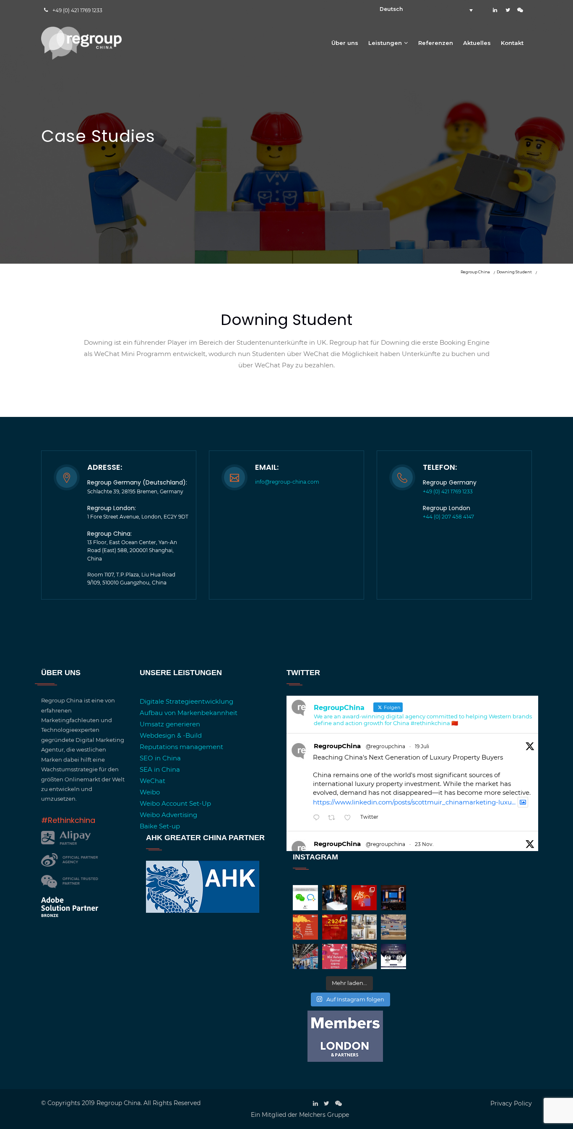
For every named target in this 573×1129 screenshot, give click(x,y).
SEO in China (160, 758)
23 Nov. (424, 844)
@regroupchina (385, 746)
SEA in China (160, 769)
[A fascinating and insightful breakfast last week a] (334, 897)
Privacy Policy (511, 1103)
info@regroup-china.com (287, 482)
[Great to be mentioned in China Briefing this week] (393, 956)
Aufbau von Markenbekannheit (188, 713)
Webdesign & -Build (171, 735)
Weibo (150, 792)
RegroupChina (337, 746)
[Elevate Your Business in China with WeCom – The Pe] (305, 897)
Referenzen (435, 42)
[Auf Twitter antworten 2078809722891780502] (318, 818)
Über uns (344, 42)
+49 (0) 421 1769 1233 (77, 10)
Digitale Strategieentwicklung (186, 701)
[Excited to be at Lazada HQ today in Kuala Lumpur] (393, 927)
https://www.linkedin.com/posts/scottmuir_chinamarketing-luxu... (414, 802)
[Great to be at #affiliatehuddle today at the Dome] (393, 897)
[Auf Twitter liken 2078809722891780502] (350, 818)
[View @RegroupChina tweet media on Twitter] (523, 802)
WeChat (152, 781)
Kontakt (512, 42)
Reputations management (181, 747)
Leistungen (385, 42)
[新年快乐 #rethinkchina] (305, 927)
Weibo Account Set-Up (175, 803)
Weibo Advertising (168, 815)
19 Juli (422, 746)
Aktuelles (477, 42)
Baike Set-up (160, 826)
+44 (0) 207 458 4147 (448, 516)
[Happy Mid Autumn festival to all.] (334, 956)
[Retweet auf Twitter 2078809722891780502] (334, 818)
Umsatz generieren (170, 724)
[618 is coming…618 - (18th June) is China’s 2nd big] (364, 897)
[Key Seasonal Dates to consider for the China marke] (334, 927)
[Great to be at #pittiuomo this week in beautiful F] (364, 956)
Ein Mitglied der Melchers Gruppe (300, 1115)
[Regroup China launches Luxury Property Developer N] (364, 927)
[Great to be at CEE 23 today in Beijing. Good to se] (305, 956)
